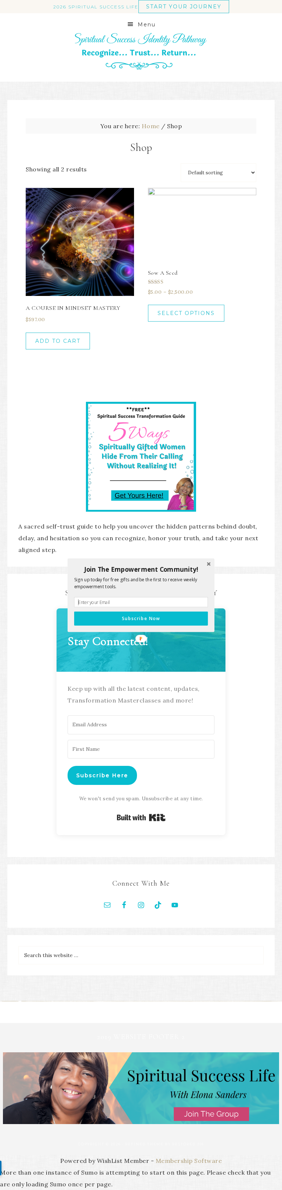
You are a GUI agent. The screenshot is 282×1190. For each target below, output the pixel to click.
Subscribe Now (141, 618)
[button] (141, 569)
